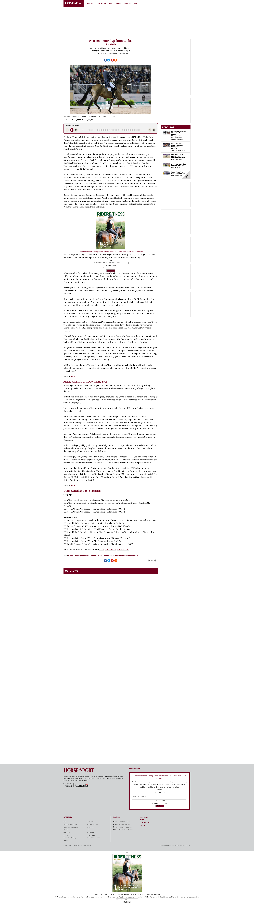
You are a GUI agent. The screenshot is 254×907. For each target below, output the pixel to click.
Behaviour (67, 822)
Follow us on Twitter (122, 824)
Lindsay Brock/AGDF (73, 120)
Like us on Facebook (121, 822)
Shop (110, 3)
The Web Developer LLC (180, 846)
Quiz (136, 3)
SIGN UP (110, 270)
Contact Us (145, 823)
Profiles (66, 835)
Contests (144, 817)
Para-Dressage (178, 138)
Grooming (91, 827)
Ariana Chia (94, 556)
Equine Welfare (92, 824)
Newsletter (102, 3)
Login (142, 825)
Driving (178, 167)
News (172, 138)
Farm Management (71, 827)
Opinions (67, 832)
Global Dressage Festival (78, 556)
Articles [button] (90, 3)
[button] (127, 852)
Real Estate (91, 835)
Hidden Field (110, 265)
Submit (127, 902)
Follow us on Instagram (123, 827)
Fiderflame (104, 556)
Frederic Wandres (117, 556)
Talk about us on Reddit (124, 830)
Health (66, 830)
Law (88, 830)
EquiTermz (127, 3)
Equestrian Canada (176, 139)
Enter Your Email (99, 263)
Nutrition (90, 832)
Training (67, 840)
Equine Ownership (70, 824)
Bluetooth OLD (131, 556)
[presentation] (150, 560)
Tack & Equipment (94, 838)
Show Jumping (178, 150)
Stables (118, 3)
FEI (182, 139)
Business (90, 822)
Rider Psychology (70, 838)
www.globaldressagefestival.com (114, 549)
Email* (110, 260)
